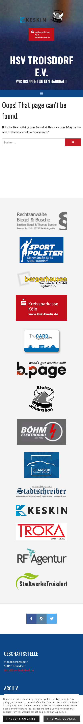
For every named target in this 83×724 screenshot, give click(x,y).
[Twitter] (52, 619)
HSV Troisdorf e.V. (41, 66)
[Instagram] (41, 619)
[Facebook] (31, 619)
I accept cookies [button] (21, 718)
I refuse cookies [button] (61, 718)
